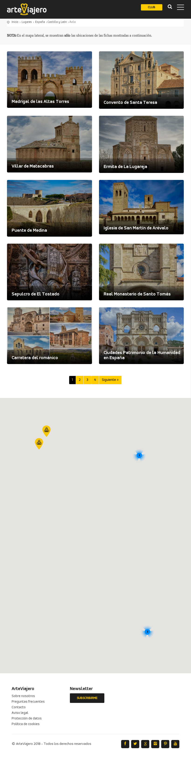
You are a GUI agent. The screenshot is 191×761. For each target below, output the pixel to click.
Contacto (19, 707)
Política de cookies (26, 724)
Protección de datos (27, 718)
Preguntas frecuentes (28, 702)
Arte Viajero (27, 9)
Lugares (27, 22)
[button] (46, 431)
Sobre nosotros (23, 696)
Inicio (15, 22)
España (40, 22)
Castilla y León (57, 22)
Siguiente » (110, 380)
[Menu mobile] (180, 8)
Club (151, 7)
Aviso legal (20, 713)
